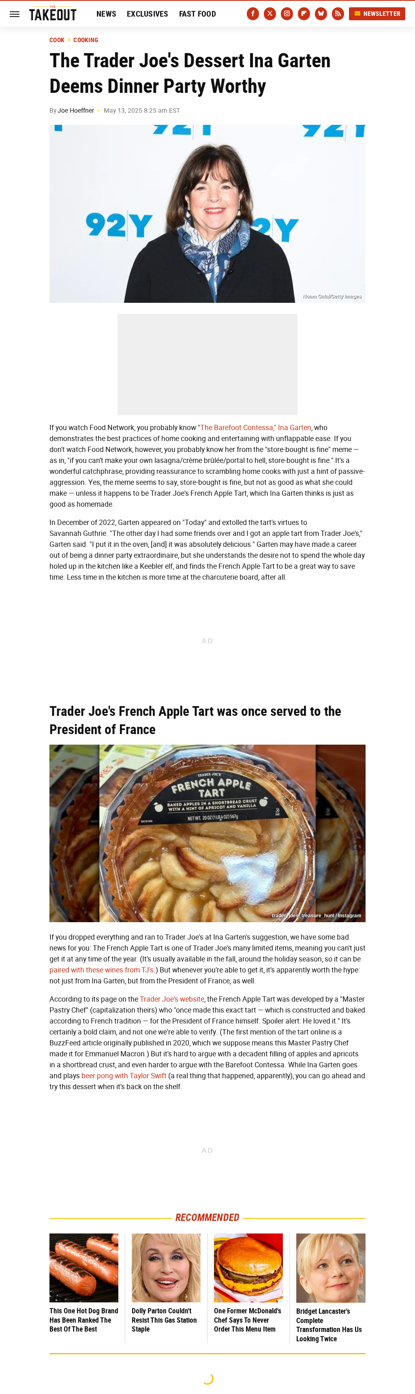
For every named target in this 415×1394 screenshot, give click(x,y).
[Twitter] (270, 13)
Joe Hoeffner (76, 110)
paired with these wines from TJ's (101, 970)
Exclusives (148, 14)
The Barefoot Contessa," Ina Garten (255, 427)
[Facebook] (253, 13)
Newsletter (382, 13)
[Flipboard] (304, 13)
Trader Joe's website (172, 999)
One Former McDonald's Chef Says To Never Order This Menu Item (247, 1319)
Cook (56, 40)
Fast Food (197, 14)
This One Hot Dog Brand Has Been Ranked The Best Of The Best (83, 1319)
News (106, 14)
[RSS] (338, 13)
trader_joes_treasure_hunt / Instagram (317, 915)
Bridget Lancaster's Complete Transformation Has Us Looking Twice (329, 1325)
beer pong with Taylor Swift (124, 1075)
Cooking (85, 40)
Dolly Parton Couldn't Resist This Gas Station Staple (164, 1319)
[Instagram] (287, 13)
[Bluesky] (321, 13)
